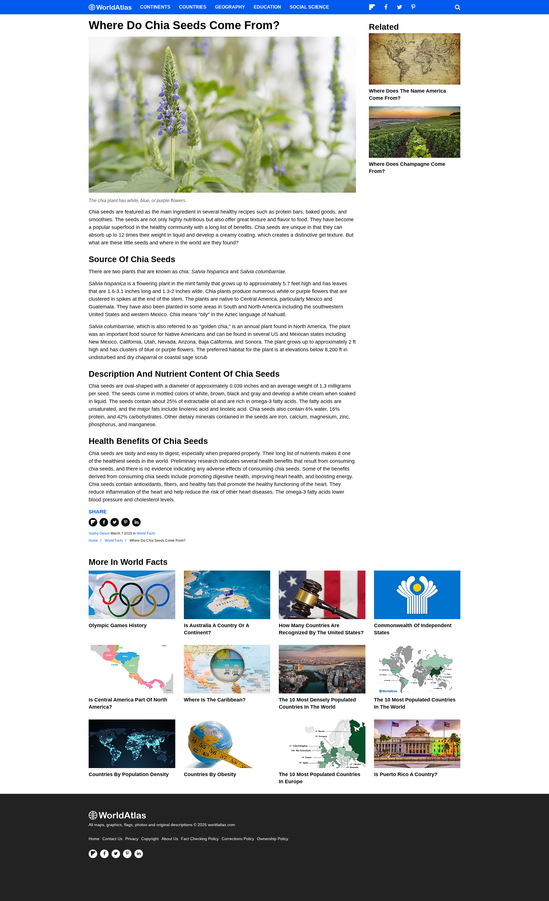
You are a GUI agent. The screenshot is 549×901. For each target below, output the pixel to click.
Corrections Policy (238, 839)
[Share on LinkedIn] (136, 522)
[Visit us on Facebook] (104, 854)
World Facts (146, 533)
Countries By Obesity (210, 774)
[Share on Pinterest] (125, 522)
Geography (230, 7)
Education (267, 7)
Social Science (309, 7)
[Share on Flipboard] (93, 522)
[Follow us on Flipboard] (93, 854)
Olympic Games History (118, 625)
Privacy (131, 839)
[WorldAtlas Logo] (112, 7)
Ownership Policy (272, 839)
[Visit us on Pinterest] (127, 854)
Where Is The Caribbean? (215, 700)
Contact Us (112, 839)
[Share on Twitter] (114, 522)
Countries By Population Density (129, 774)
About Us (170, 839)
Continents (155, 7)
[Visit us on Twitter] (116, 854)
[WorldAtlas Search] (457, 7)
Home (94, 839)
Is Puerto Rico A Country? (405, 774)
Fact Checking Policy (200, 839)
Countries (192, 7)
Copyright (150, 839)
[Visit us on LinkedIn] (138, 854)
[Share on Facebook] (104, 522)
